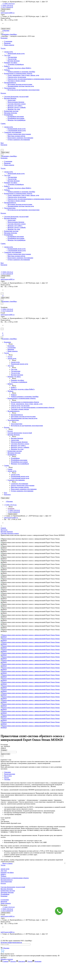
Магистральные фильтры (16, 102)
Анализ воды (8, 52)
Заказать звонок (5, 9)
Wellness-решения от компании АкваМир (21, 71)
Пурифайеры (8, 115)
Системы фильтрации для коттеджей (16, 96)
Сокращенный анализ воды (17, 130)
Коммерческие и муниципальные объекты (18, 73)
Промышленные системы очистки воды (21, 86)
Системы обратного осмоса (17, 104)
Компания (4, 896)
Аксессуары (11, 100)
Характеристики (9, 774)
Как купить (8, 776)
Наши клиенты (9, 45)
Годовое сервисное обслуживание (19, 139)
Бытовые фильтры (14, 61)
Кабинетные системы (11, 111)
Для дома (7, 55)
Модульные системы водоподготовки (20, 84)
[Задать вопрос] (2, 756)
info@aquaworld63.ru (7, 13)
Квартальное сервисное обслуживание (20, 138)
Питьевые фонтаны (10, 113)
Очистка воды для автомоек (17, 77)
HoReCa (7, 66)
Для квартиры (12, 57)
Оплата (6, 777)
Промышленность (10, 82)
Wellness (7, 70)
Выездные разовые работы (16, 136)
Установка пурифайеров (16, 64)
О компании (8, 41)
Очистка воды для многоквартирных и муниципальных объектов (29, 79)
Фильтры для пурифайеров (16, 120)
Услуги (3, 865)
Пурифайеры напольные (16, 116)
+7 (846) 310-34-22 (8, 3)
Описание (7, 772)
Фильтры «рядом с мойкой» (17, 107)
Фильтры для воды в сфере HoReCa (19, 68)
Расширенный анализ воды (17, 129)
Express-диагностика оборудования (19, 134)
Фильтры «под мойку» (15, 105)
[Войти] (1, 331)
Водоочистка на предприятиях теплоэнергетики (23, 90)
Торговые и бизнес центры (16, 81)
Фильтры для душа (14, 109)
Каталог (3, 883)
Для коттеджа (12, 59)
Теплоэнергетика (10, 88)
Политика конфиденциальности (11, 942)
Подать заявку (5, 152)
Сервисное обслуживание (13, 132)
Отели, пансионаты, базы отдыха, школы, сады (23, 75)
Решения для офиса (11, 62)
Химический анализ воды (16, 53)
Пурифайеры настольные (16, 118)
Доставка (7, 779)
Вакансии (7, 43)
